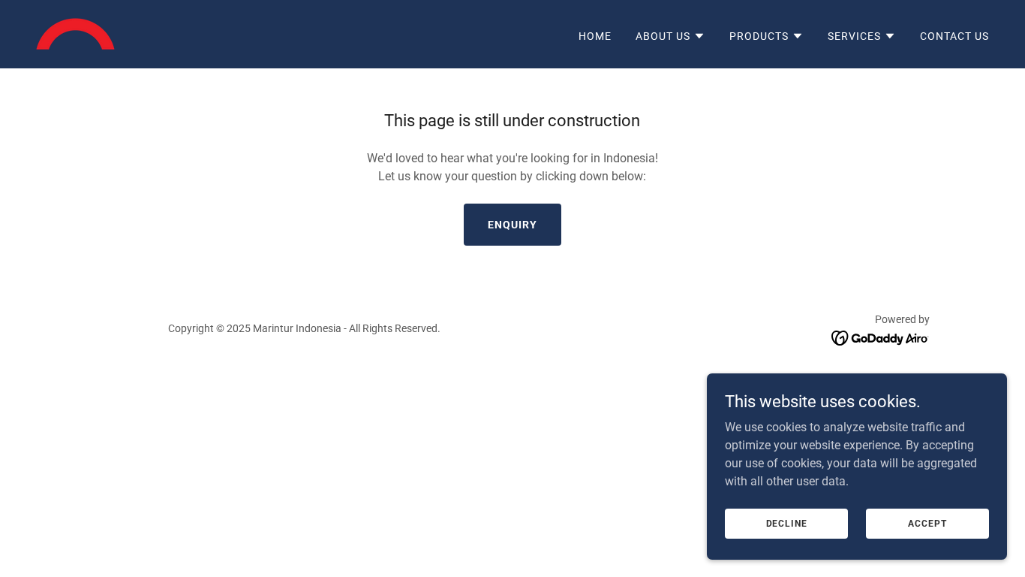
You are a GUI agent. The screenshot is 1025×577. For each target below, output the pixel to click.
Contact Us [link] (954, 36)
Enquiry (512, 225)
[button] (670, 36)
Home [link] (595, 36)
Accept (927, 523)
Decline (786, 523)
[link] (75, 33)
